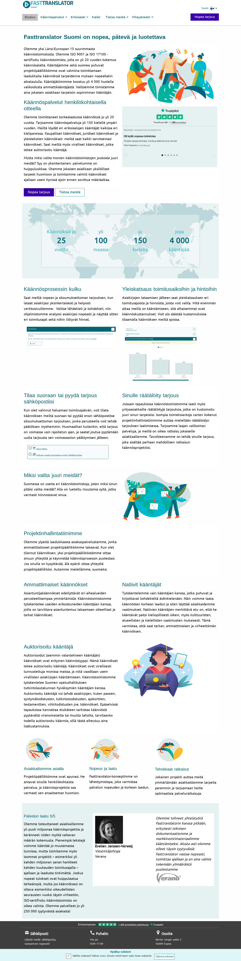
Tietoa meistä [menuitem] (115, 17)
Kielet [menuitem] (96, 17)
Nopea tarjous (205, 17)
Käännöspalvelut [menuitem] (52, 17)
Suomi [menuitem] (204, 8)
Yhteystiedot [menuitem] (141, 17)
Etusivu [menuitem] (30, 17)
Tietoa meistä (69, 192)
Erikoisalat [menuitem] (78, 17)
